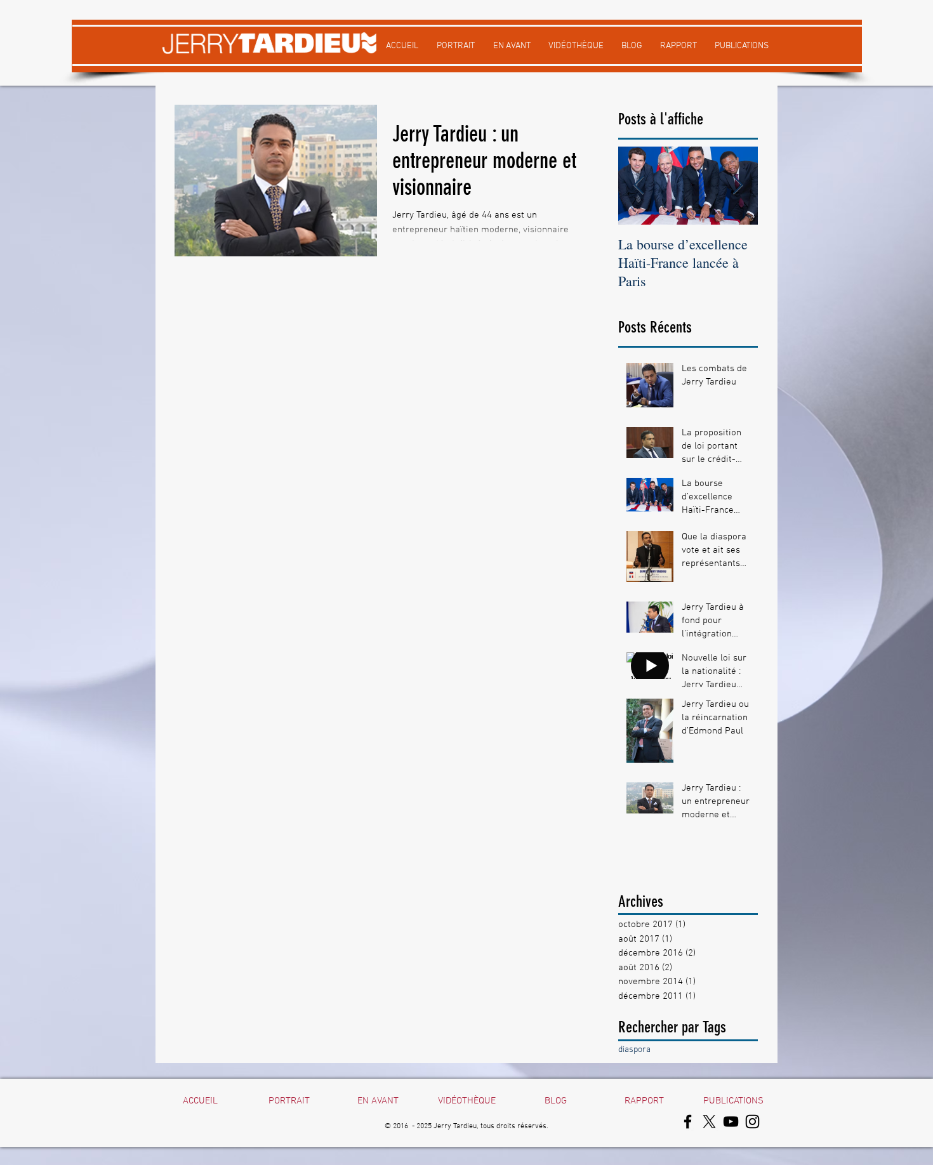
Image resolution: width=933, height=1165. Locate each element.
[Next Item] (737, 185)
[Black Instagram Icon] (752, 1121)
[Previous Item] (638, 185)
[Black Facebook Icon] (687, 1121)
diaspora (634, 1049)
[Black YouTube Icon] (731, 1121)
